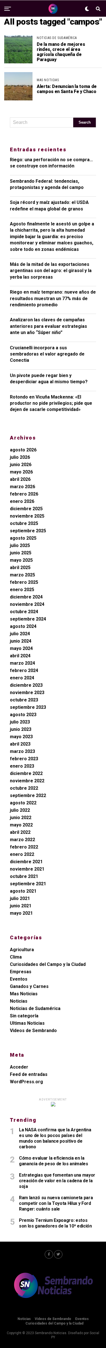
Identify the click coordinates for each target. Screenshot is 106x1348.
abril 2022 (20, 832)
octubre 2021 (24, 876)
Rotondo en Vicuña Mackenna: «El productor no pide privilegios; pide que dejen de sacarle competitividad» (51, 403)
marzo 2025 (22, 575)
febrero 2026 (24, 494)
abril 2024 (20, 655)
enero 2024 (22, 678)
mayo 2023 (21, 736)
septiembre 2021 (28, 883)
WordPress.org (26, 1081)
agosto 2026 (23, 450)
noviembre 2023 (27, 692)
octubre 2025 (24, 523)
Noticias (18, 1001)
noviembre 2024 (27, 604)
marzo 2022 (22, 839)
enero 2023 (22, 766)
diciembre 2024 (26, 597)
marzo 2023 (22, 751)
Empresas (20, 971)
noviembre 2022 (27, 780)
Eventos (18, 979)
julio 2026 (20, 457)
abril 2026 (20, 479)
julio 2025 (20, 545)
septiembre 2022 (28, 795)
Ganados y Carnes (29, 986)
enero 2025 (22, 589)
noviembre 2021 (27, 869)
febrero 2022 (24, 847)
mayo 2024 (21, 648)
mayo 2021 (21, 913)
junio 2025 (20, 552)
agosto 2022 (23, 803)
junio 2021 (20, 905)
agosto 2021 (23, 891)
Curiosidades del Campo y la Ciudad (48, 964)
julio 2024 (20, 633)
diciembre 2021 (26, 861)
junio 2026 (20, 464)
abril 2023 (20, 744)
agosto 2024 (23, 626)
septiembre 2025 (28, 530)
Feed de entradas (28, 1074)
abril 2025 (20, 567)
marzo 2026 (22, 486)
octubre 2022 (24, 788)
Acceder (19, 1067)
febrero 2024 (24, 670)
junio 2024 (20, 641)
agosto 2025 (23, 538)
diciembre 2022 (26, 773)
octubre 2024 (24, 611)
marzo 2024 (22, 663)
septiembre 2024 (28, 619)
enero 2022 (22, 854)
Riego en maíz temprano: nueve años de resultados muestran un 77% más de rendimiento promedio (53, 298)
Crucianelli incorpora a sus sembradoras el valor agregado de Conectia (47, 354)
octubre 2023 (24, 700)
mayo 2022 (21, 825)
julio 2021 (20, 898)
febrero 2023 (24, 758)
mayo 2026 (21, 472)
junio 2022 (20, 817)
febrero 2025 (24, 582)
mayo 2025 (21, 560)
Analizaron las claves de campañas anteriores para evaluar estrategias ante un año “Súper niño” (48, 326)
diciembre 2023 (26, 685)
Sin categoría (24, 1015)
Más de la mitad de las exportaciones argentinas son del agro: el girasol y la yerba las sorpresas (51, 271)
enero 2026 (22, 501)
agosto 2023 (23, 714)
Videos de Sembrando (33, 1030)
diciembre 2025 (26, 508)
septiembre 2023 (28, 707)
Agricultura (22, 949)
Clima (16, 957)
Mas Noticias (24, 993)
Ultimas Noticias (27, 1023)
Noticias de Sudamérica (35, 1008)
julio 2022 (20, 810)
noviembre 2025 (27, 516)
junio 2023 (20, 729)
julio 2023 (20, 722)
